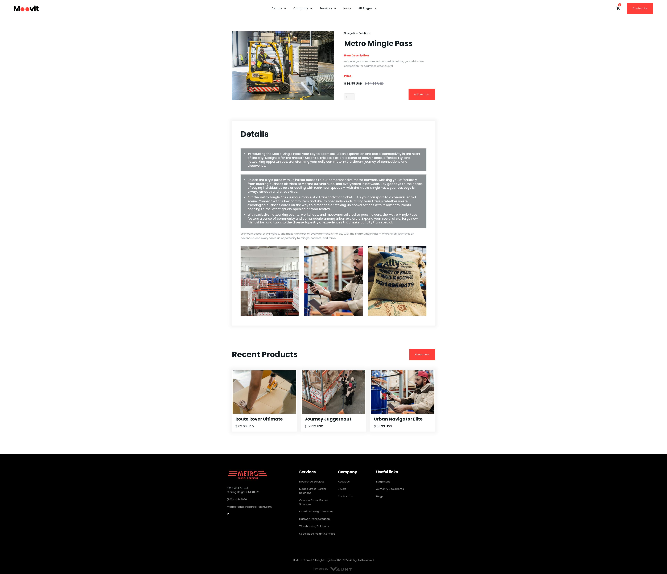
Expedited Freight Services (316, 511)
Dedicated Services (311, 481)
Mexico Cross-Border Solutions (312, 491)
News (347, 8)
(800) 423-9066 (237, 499)
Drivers (342, 489)
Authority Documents (390, 489)
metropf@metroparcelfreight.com (249, 507)
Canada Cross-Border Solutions (313, 502)
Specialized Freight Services (317, 533)
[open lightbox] (283, 65)
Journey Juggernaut (328, 419)
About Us (344, 481)
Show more (422, 354)
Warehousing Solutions (314, 526)
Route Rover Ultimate (259, 419)
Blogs (379, 496)
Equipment (383, 481)
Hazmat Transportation (314, 519)
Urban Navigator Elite (398, 419)
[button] (278, 8)
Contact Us (640, 8)
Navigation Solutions (357, 33)
